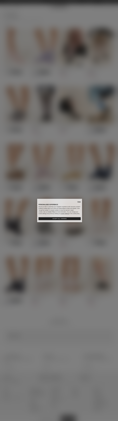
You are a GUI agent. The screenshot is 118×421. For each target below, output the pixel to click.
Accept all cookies (60, 218)
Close (79, 201)
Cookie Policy (51, 212)
